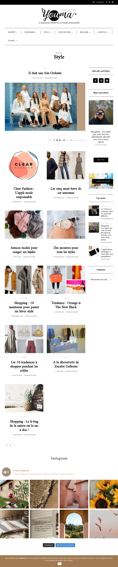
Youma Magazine (51, 78)
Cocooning (30, 32)
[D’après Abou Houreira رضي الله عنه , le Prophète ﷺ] (44, 494)
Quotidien (101, 129)
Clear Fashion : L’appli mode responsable (24, 193)
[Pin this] (60, 140)
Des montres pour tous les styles (66, 250)
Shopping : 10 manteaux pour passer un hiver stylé (24, 307)
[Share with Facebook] (54, 140)
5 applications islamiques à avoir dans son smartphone (107, 253)
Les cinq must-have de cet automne (66, 191)
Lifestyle (102, 32)
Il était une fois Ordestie (45, 73)
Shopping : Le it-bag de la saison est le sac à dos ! (24, 426)
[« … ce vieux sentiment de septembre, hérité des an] (14, 524)
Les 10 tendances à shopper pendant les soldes (24, 366)
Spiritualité (105, 206)
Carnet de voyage (103, 181)
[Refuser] (115, 561)
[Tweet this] (57, 140)
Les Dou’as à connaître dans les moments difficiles (107, 212)
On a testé (104, 247)
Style (46, 32)
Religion (84, 32)
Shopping (24, 298)
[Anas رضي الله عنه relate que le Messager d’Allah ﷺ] (74, 494)
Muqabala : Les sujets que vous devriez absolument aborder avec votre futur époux (106, 233)
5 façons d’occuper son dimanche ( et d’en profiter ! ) (101, 134)
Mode (45, 68)
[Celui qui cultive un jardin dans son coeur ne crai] (74, 524)
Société (11, 32)
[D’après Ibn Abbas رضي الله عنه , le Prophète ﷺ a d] (14, 494)
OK (60, 564)
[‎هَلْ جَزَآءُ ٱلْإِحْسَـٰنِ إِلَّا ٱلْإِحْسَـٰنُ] (44, 524)
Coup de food (64, 32)
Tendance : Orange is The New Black (66, 305)
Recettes (101, 160)
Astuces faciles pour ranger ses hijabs (24, 250)
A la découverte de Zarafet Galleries (66, 364)
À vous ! (11, 41)
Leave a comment (79, 140)
